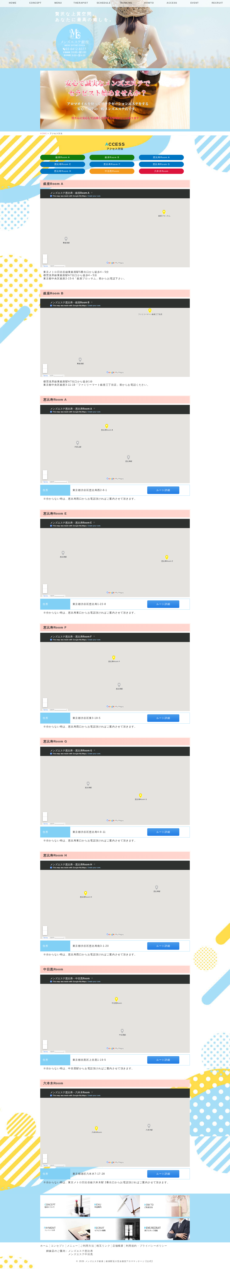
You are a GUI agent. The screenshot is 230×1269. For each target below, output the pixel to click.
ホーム (44, 1245)
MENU (58, 3)
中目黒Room (112, 171)
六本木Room (161, 171)
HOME (12, 3)
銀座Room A (63, 157)
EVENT (194, 3)
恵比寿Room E (62, 164)
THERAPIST (81, 3)
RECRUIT (217, 3)
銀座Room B (112, 157)
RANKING (126, 3)
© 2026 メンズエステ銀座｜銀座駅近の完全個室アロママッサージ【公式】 (115, 1261)
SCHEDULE (104, 3)
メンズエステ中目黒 (80, 1254)
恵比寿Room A (161, 157)
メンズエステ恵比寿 (80, 1251)
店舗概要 (117, 1245)
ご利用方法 (87, 1245)
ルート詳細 (163, 490)
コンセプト (58, 1245)
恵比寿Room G (161, 164)
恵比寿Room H (62, 171)
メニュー (72, 1245)
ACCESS (172, 3)
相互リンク (103, 1245)
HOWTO (149, 3)
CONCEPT (35, 3)
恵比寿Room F (112, 164)
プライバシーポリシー (146, 1245)
